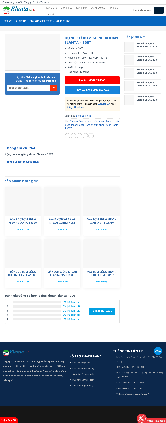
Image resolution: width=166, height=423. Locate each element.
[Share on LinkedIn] (91, 135)
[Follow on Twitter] (158, 2)
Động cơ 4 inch (62, 20)
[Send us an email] (162, 2)
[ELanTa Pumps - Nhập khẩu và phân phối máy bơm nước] (21, 10)
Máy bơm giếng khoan (41, 20)
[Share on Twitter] (73, 135)
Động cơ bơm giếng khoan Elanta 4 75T (62, 221)
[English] (122, 1)
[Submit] (159, 10)
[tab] (20, 148)
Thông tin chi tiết (20, 148)
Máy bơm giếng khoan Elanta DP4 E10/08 (62, 273)
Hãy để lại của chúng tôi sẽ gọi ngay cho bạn (36, 79)
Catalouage (98, 7)
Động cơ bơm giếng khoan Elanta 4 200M (23, 221)
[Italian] (129, 1)
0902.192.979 (104, 104)
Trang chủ (51, 7)
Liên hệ (50, 14)
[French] (125, 1)
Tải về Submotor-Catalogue (22, 161)
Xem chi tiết (23, 229)
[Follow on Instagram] (154, 2)
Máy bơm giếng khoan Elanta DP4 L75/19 (101, 221)
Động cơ (74, 121)
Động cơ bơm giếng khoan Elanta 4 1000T (23, 273)
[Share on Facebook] (67, 135)
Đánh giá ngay (102, 311)
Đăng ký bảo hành (75, 107)
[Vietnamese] (132, 1)
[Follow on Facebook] (151, 2)
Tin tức (113, 7)
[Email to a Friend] (79, 135)
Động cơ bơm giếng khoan (92, 121)
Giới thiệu (67, 7)
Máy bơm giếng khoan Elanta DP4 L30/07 (101, 273)
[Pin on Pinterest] (85, 135)
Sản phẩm (81, 7)
